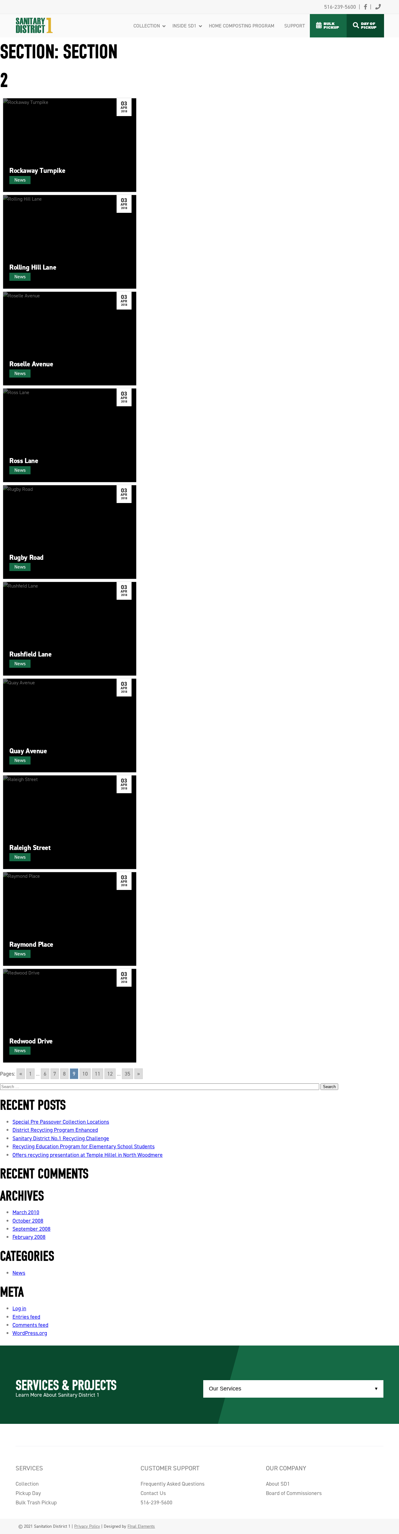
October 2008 (27, 1220)
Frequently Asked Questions (172, 1484)
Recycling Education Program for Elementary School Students (83, 1146)
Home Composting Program (241, 25)
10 (85, 1073)
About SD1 (278, 1484)
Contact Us (153, 1493)
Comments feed (30, 1325)
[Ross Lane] (69, 435)
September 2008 (31, 1229)
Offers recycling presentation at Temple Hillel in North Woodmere (87, 1155)
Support (294, 25)
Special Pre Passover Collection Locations (60, 1122)
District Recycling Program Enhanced (55, 1130)
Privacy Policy (87, 1526)
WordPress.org (29, 1333)
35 (127, 1073)
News (18, 1273)
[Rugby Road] (69, 532)
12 (110, 1073)
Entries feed (26, 1317)
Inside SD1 (184, 25)
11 (97, 1073)
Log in (19, 1308)
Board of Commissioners (294, 1493)
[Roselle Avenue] (69, 338)
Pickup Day (28, 1493)
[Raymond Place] (69, 919)
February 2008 (29, 1237)
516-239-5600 (156, 1502)
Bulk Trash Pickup (36, 1502)
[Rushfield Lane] (69, 629)
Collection (146, 25)
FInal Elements (141, 1526)
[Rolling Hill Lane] (69, 242)
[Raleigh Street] (69, 822)
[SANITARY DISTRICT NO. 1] (46, 17)
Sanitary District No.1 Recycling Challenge (60, 1138)
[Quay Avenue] (69, 725)
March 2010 (25, 1212)
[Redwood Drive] (69, 1016)
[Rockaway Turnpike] (69, 145)
